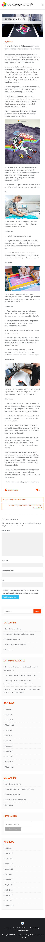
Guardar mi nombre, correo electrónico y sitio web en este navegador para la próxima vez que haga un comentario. (21, 591)
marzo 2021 (9, 762)
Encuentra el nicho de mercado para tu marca (21, 675)
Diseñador (22, 928)
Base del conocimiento (13, 629)
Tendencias (9, 650)
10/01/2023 (9, 42)
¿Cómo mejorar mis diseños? (15, 499)
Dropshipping (34, 928)
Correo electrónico (8, 571)
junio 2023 (8, 709)
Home (7, 928)
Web (3, 580)
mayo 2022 (9, 746)
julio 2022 (8, 736)
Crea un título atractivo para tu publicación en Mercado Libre (20, 668)
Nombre (5, 561)
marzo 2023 (9, 720)
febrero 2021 (9, 767)
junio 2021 (8, 751)
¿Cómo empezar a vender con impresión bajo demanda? (25, 506)
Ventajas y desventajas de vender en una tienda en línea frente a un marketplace (22, 690)
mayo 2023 (9, 715)
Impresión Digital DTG (12, 639)
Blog (14, 928)
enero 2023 (9, 730)
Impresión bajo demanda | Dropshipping (19, 634)
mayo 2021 (9, 756)
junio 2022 (8, 741)
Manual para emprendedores (15, 645)
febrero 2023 (9, 725)
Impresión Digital (23, 930)
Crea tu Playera (12, 490)
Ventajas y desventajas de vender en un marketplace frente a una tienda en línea (18, 682)
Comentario (6, 530)
